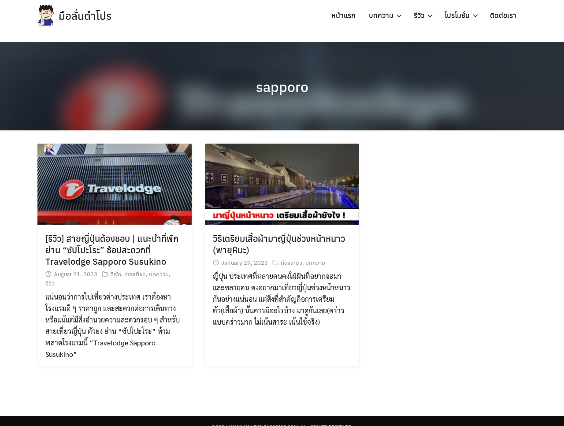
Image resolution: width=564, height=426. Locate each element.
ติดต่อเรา (503, 15)
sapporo (282, 86)
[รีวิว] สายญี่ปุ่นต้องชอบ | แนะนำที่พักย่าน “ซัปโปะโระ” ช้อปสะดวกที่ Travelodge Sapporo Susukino (111, 249)
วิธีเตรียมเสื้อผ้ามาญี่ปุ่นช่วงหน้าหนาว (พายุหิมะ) (279, 244)
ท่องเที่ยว (135, 274)
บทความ (381, 15)
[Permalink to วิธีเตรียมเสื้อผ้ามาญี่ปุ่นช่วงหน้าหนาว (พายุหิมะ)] (282, 183)
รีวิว (419, 15)
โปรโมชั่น (457, 15)
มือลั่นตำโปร (85, 15)
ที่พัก (115, 274)
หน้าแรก (343, 15)
